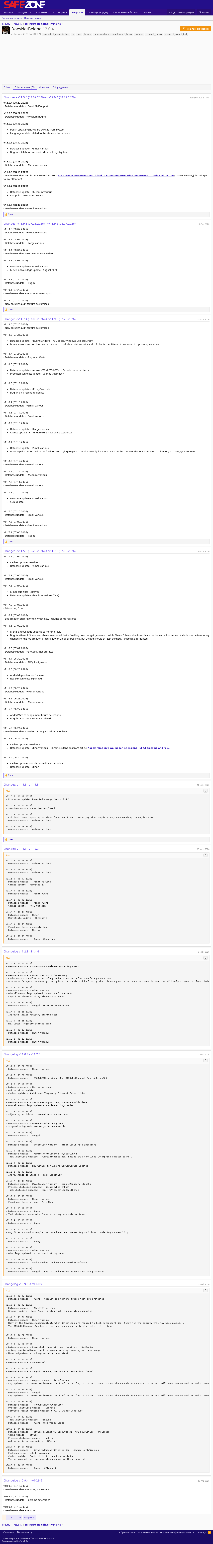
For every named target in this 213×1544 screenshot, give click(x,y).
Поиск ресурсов (32, 17)
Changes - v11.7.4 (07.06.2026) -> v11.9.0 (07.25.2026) (39, 319)
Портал (8, 12)
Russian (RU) (25, 1532)
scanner (168, 34)
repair (159, 34)
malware (139, 34)
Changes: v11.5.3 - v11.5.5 (21, 784)
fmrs (79, 34)
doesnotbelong (62, 34)
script (177, 34)
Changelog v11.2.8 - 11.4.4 (21, 951)
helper (129, 34)
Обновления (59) (24, 87)
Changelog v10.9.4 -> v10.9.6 (22, 1480)
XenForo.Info (22, 1541)
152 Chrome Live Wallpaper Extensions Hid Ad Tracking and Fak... (129, 747)
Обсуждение (60, 87)
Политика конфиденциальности (177, 1532)
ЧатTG (147, 12)
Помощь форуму (98, 12)
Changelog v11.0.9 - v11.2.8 (21, 1054)
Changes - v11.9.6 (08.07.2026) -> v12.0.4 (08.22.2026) (39, 97)
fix (73, 34)
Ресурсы (77, 12)
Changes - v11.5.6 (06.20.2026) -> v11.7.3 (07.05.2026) (39, 551)
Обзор (7, 87)
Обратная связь (127, 1532)
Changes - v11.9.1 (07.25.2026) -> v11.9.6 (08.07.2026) (39, 223)
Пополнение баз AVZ (126, 12)
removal (150, 34)
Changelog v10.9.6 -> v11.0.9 (22, 1284)
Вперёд (28, 1517)
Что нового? (43, 12)
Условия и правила (148, 1532)
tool (185, 34)
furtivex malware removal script (108, 34)
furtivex (18, 33)
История (44, 87)
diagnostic (47, 34)
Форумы (23, 12)
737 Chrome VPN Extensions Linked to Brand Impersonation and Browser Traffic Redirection (116, 175)
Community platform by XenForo (28, 1538)
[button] (30, 12)
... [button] (16, 1517)
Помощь (201, 1532)
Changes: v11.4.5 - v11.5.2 (21, 849)
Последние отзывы (12, 17)
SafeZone (9, 1532)
